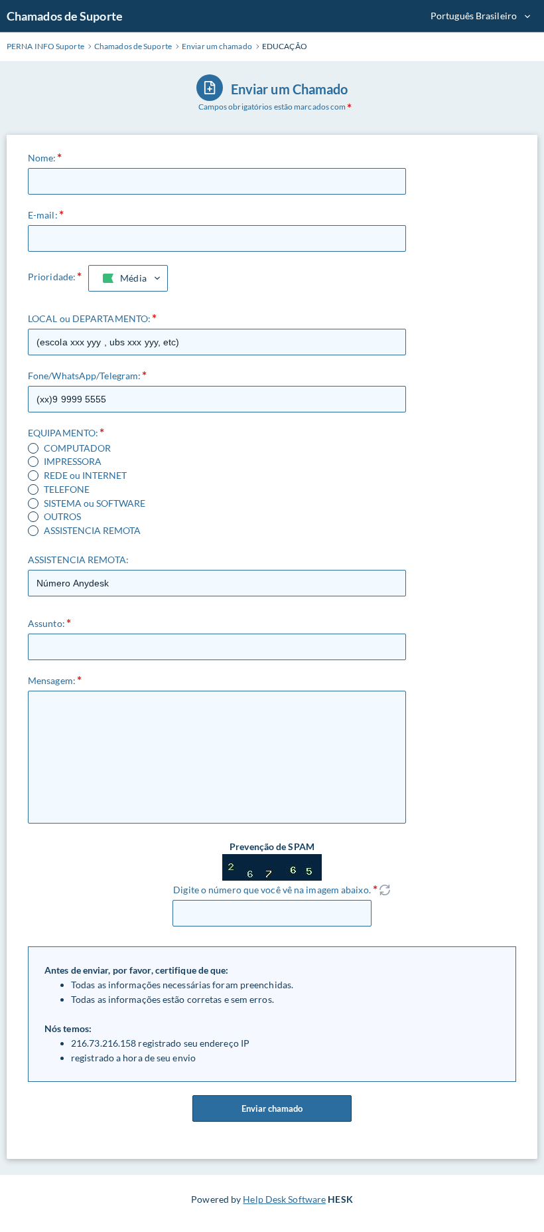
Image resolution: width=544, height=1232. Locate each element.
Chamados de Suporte (65, 16)
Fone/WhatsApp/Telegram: (84, 375)
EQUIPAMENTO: (63, 432)
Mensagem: (52, 680)
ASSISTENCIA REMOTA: (78, 559)
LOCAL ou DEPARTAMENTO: (89, 318)
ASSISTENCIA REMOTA (92, 530)
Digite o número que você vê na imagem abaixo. (272, 889)
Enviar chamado (272, 1108)
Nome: (42, 157)
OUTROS (62, 516)
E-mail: (43, 214)
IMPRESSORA (73, 461)
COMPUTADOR (77, 448)
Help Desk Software (284, 1199)
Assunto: (46, 623)
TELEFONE (67, 489)
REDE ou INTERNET (85, 475)
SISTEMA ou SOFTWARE (94, 503)
